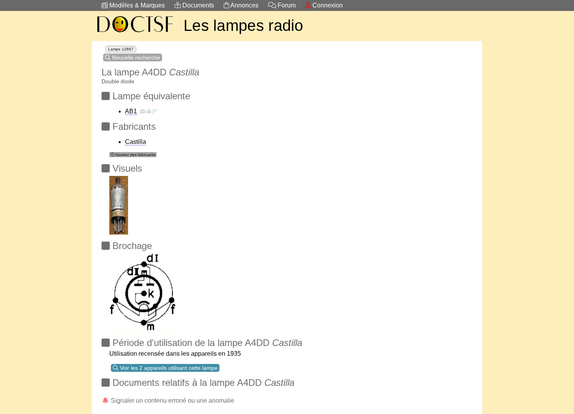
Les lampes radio (243, 25)
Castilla (135, 141)
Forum (286, 5)
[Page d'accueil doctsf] (135, 33)
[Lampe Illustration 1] (118, 203)
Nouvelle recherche (135, 57)
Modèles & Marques (136, 5)
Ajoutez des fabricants (134, 154)
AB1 (131, 111)
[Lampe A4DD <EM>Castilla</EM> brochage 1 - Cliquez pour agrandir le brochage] (142, 290)
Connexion (327, 5)
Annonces (243, 5)
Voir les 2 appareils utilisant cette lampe (167, 368)
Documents (197, 5)
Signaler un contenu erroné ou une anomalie (171, 400)
